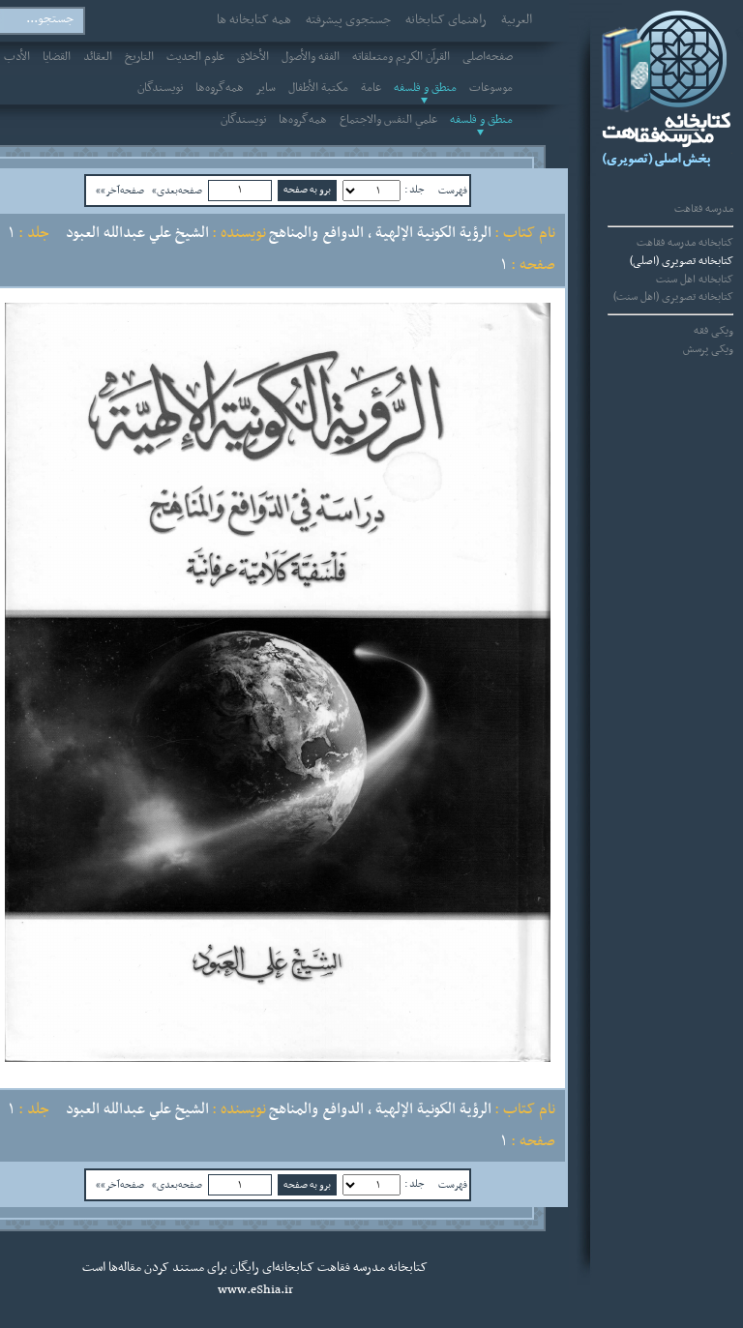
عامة (371, 88)
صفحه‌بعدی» (177, 190)
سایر (266, 88)
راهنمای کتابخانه (446, 20)
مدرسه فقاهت (703, 209)
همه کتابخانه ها (254, 20)
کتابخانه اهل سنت (694, 279)
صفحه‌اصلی (487, 57)
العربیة (516, 20)
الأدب (17, 57)
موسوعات (491, 88)
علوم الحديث (195, 57)
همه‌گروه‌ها (219, 88)
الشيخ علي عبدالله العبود (137, 233)
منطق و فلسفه (425, 88)
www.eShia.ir (255, 1290)
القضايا (57, 57)
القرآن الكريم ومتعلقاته (401, 57)
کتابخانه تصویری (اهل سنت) (673, 297)
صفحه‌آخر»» (120, 190)
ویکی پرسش (708, 349)
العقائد (97, 57)
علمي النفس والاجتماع (388, 120)
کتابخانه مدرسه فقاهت (685, 242)
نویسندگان (160, 88)
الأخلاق (253, 57)
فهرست (452, 190)
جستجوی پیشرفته (348, 20)
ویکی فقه (713, 330)
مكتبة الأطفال (318, 88)
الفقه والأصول (311, 57)
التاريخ (139, 57)
